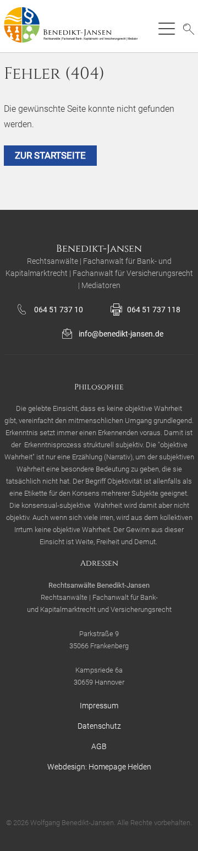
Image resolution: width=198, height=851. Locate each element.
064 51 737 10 (58, 309)
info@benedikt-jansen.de (121, 333)
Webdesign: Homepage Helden (99, 766)
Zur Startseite (50, 155)
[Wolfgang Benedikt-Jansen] (75, 26)
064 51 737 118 (153, 309)
